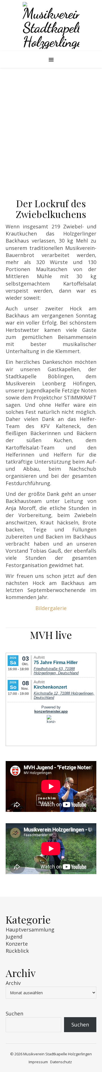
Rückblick (17, 950)
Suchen (14, 1013)
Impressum (38, 1061)
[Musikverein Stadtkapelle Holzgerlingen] (51, 25)
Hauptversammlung (30, 929)
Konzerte (17, 943)
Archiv (13, 983)
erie (62, 608)
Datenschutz (61, 1061)
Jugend (14, 936)
